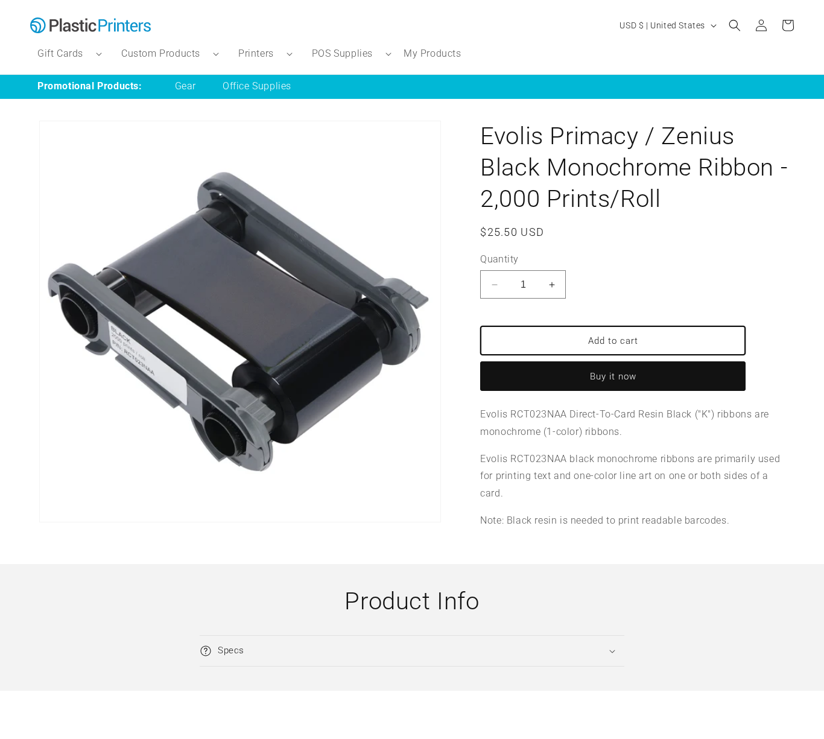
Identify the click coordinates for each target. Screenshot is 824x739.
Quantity (499, 259)
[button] (65, 54)
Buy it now (613, 376)
